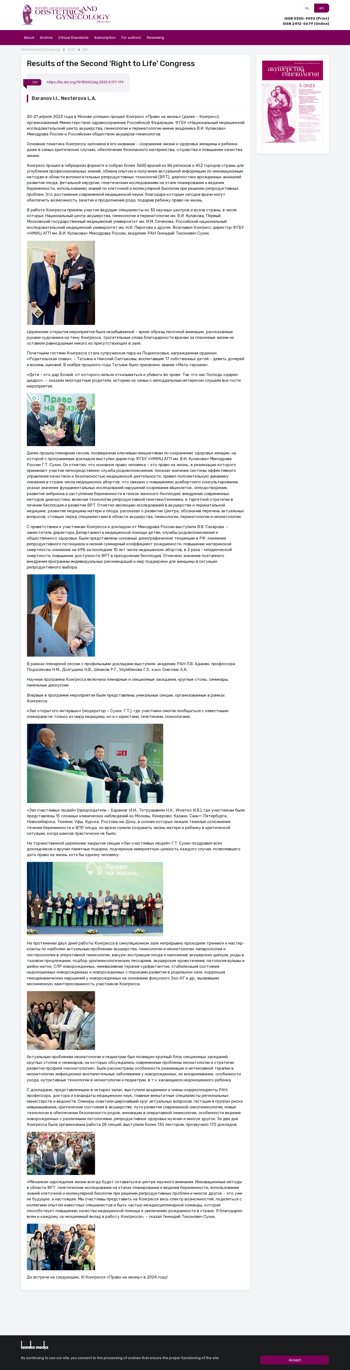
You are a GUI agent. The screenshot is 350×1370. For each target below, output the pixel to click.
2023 (71, 49)
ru (307, 8)
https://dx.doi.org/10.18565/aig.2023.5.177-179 (85, 82)
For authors (131, 37)
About (29, 37)
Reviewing (155, 37)
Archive (46, 37)
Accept (295, 1360)
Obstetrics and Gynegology (40, 49)
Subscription (105, 37)
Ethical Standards (74, 37)
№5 (85, 49)
